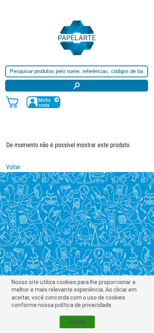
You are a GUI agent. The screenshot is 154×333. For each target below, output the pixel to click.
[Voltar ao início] (77, 37)
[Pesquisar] (76, 86)
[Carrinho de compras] (12, 102)
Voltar (13, 167)
